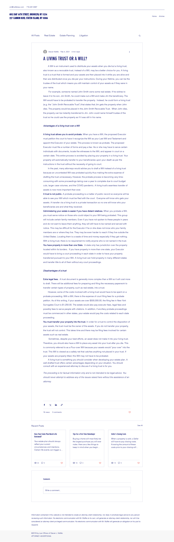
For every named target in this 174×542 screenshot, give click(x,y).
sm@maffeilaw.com (16, 7)
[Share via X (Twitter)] (50, 405)
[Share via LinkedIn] (56, 405)
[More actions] (129, 51)
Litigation (83, 35)
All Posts (35, 35)
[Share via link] (62, 405)
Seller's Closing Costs (118, 434)
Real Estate (49, 35)
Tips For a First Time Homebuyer (84, 434)
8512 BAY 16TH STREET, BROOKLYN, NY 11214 (28, 14)
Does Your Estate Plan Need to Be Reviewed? (45, 435)
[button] (139, 35)
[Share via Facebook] (44, 405)
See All (140, 425)
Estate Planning (67, 35)
